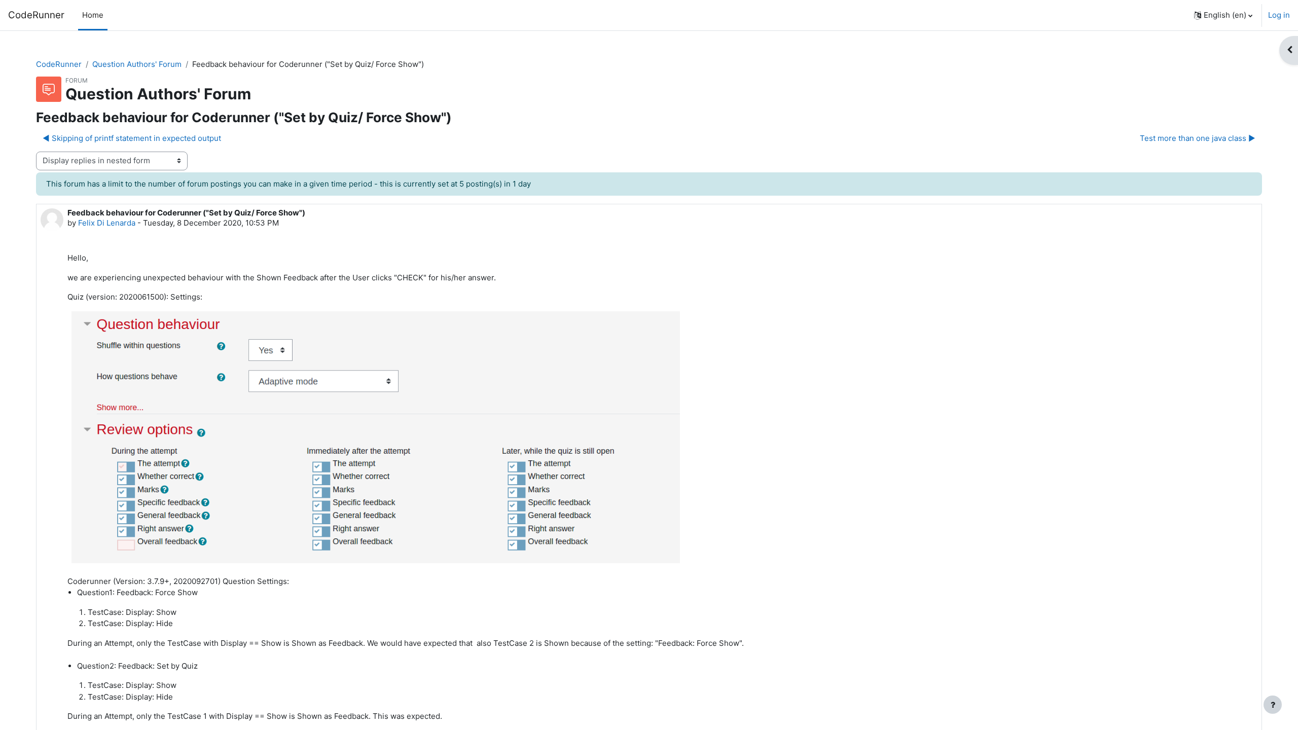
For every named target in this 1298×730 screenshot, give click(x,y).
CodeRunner (36, 15)
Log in (1279, 15)
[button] (1223, 15)
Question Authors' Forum (137, 64)
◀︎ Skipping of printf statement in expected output (132, 138)
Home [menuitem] (92, 15)
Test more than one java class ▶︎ (1197, 138)
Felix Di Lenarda (106, 223)
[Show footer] (1273, 705)
